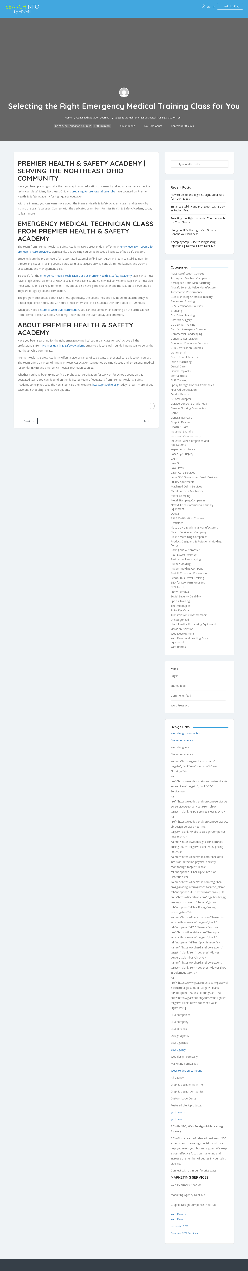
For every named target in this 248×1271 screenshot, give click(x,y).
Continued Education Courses (92, 117)
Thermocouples (180, 606)
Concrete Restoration (184, 338)
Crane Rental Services (184, 357)
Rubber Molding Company (187, 568)
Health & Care (179, 427)
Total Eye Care (180, 610)
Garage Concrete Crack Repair (189, 403)
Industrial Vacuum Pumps (186, 436)
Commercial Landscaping (186, 334)
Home (68, 117)
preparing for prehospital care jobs (93, 191)
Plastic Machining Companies (189, 537)
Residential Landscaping (186, 559)
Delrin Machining (181, 362)
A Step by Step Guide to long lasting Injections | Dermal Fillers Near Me (193, 244)
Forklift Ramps (180, 394)
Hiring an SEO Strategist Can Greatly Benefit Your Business (193, 232)
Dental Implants (181, 371)
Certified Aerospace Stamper (189, 329)
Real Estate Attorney (183, 554)
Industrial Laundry (182, 431)
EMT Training (102, 126)
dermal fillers (179, 376)
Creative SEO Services (184, 1233)
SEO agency (178, 1049)
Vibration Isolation (182, 629)
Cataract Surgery (181, 320)
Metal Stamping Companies (188, 500)
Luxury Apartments (183, 482)
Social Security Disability (186, 596)
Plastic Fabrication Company (188, 532)
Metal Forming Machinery (187, 491)
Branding (176, 310)
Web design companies (185, 733)
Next (146, 421)
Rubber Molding (180, 564)
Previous (28, 421)
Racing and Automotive (185, 550)
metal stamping (180, 496)
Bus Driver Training (183, 315)
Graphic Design (180, 422)
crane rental (178, 352)
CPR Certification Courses (187, 348)
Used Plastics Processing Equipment (193, 624)
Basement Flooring (183, 301)
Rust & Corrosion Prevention (189, 573)
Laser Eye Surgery (182, 454)
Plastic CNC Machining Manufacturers (194, 527)
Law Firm (176, 463)
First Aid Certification (184, 389)
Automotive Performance (187, 292)
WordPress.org (180, 705)
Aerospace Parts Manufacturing (190, 283)
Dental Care (178, 366)
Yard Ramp (177, 1219)
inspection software (183, 449)
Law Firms (177, 468)
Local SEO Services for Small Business (195, 477)
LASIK (174, 458)
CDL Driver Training (183, 324)
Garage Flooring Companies (188, 408)
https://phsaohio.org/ (105, 384)
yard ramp (177, 1119)
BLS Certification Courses (187, 306)
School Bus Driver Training (187, 578)
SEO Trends (178, 587)
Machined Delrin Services (186, 486)
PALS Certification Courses (187, 518)
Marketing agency (182, 740)
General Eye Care (181, 417)
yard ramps (178, 1112)
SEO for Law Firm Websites (188, 582)
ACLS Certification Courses (187, 273)
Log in (174, 676)
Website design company (186, 1070)
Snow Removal (180, 592)
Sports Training (180, 601)
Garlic (174, 413)
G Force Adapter (181, 399)
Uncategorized (180, 619)
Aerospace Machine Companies (190, 278)
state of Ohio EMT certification (59, 310)
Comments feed (181, 695)
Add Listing (231, 6)
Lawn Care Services (183, 472)
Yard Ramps (178, 647)
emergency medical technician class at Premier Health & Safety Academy (86, 275)
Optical (175, 513)
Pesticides (177, 523)
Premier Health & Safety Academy (63, 345)
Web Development (182, 633)
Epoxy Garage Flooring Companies (192, 385)
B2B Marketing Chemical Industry (192, 297)
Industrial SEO (179, 1226)
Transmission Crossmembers (189, 615)
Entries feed (178, 685)
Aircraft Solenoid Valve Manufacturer (194, 287)
